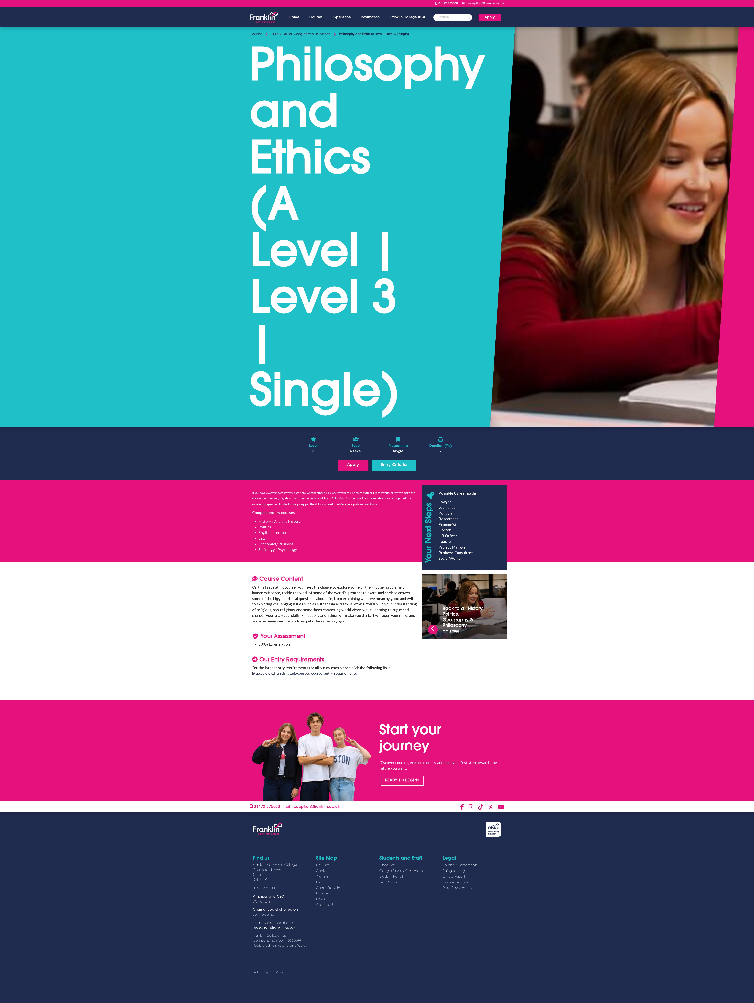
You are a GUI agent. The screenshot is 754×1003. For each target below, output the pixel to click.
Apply (321, 871)
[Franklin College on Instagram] (471, 807)
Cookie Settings (455, 882)
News (320, 899)
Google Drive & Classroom (401, 871)
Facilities (322, 893)
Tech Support (390, 882)
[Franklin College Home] (264, 17)
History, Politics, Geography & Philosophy (300, 34)
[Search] (468, 17)
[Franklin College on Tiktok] (480, 807)
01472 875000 (447, 3)
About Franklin (328, 888)
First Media (277, 972)
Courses (316, 17)
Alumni (322, 876)
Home (294, 17)
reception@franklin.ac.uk (274, 927)
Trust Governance (457, 888)
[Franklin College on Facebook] (462, 807)
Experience (342, 17)
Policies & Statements (460, 865)
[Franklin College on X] (490, 807)
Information (370, 17)
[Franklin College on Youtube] (501, 807)
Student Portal (391, 876)
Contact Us (325, 905)
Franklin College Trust (407, 17)
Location (323, 882)
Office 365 (387, 865)
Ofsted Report (454, 876)
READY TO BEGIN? (402, 780)
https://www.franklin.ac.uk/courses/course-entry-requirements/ (305, 673)
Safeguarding (454, 871)
